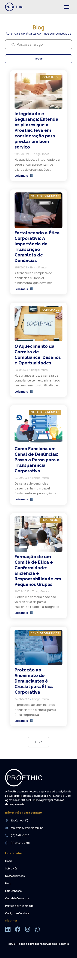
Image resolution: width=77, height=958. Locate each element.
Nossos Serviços (15, 876)
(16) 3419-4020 (20, 835)
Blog (7, 883)
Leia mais (21, 175)
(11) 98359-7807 (20, 843)
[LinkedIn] (8, 929)
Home (8, 861)
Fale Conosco (13, 891)
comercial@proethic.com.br (27, 828)
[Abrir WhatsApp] (66, 947)
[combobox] (17, 44)
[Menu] (67, 7)
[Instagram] (27, 929)
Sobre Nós (11, 868)
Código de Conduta (17, 913)
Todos (38, 58)
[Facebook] (18, 929)
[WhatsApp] (37, 929)
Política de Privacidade (19, 906)
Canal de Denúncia (17, 898)
